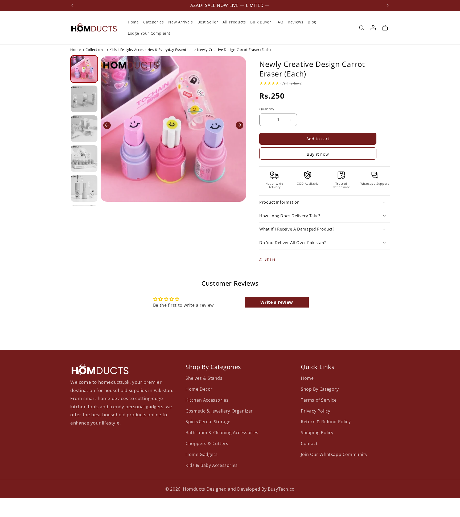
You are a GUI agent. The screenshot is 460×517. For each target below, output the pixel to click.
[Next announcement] (388, 5)
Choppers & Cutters (207, 443)
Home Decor (199, 389)
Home (75, 49)
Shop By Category (320, 389)
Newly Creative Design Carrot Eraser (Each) (312, 69)
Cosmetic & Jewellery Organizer (219, 411)
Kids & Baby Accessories (212, 465)
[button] (361, 28)
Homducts (194, 489)
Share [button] (270, 259)
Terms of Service (319, 400)
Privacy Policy (315, 411)
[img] (269, 83)
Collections (95, 49)
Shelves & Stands (204, 378)
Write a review (276, 302)
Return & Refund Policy (326, 422)
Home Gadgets (201, 454)
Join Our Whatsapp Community (334, 454)
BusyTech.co (281, 489)
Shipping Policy (317, 432)
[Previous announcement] (72, 5)
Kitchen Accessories (207, 400)
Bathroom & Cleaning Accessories (222, 432)
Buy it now (318, 154)
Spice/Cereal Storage (208, 422)
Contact (309, 443)
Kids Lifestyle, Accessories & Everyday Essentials (150, 49)
